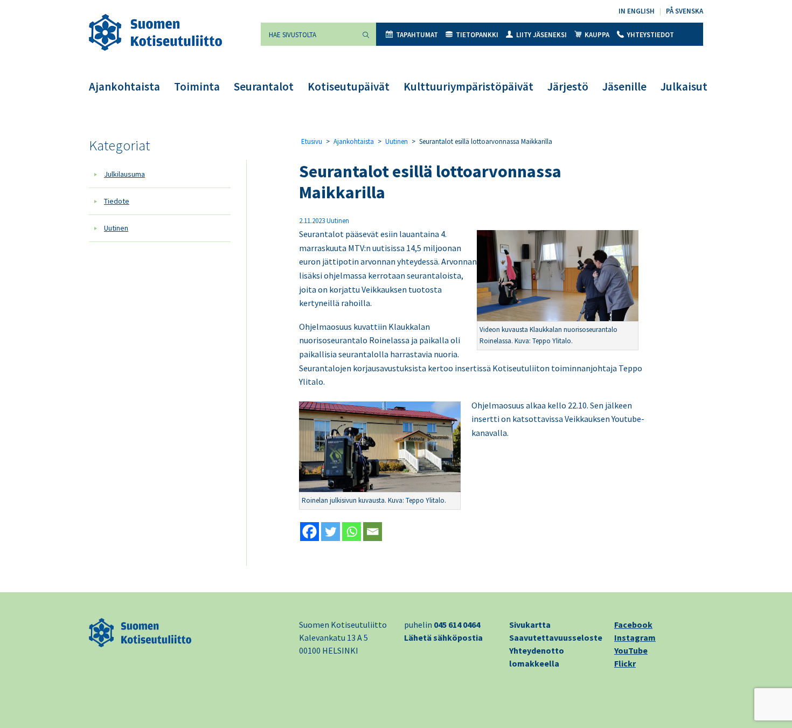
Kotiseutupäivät (349, 86)
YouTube (631, 650)
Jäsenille (624, 86)
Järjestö (567, 86)
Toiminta (197, 86)
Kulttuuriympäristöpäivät (468, 86)
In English (637, 11)
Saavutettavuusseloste (555, 637)
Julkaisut (684, 86)
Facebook (633, 624)
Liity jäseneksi (541, 34)
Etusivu (311, 141)
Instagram (635, 637)
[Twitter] (330, 531)
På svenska (684, 11)
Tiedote (116, 201)
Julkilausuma (124, 174)
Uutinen (116, 228)
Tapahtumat (417, 34)
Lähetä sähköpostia (443, 637)
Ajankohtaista (124, 86)
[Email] (372, 531)
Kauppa (597, 34)
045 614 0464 (457, 624)
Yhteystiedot (650, 34)
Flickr (625, 663)
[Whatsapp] (351, 531)
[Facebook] (309, 531)
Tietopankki (477, 34)
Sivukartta (530, 624)
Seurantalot (264, 86)
